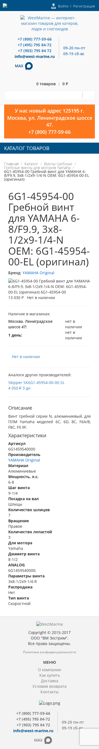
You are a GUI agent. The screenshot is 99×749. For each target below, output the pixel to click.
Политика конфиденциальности (49, 652)
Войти (63, 6)
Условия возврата (49, 686)
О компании (49, 669)
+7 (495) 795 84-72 (34, 44)
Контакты (49, 691)
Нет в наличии (26, 356)
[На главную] (49, 23)
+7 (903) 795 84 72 (34, 50)
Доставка (49, 680)
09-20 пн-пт (74, 47)
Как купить (49, 675)
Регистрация (84, 6)
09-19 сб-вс (73, 53)
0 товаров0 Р (52, 84)
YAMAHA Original (38, 272)
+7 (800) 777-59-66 (35, 39)
